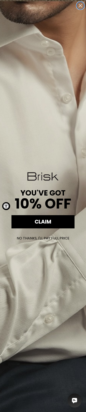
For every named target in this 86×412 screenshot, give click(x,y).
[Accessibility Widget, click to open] (6, 206)
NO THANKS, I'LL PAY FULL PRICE (43, 238)
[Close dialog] (80, 5)
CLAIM (43, 221)
